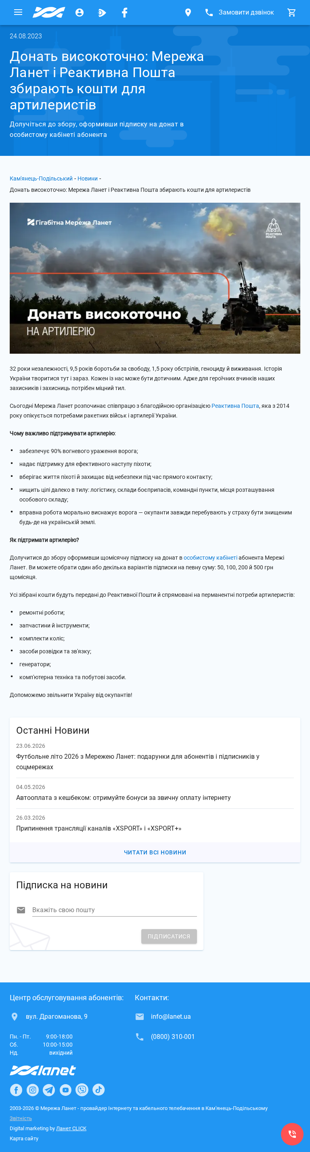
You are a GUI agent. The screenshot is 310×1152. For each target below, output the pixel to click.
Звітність (21, 1118)
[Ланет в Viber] (81, 1089)
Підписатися (169, 936)
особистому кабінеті (210, 557)
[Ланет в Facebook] (16, 1089)
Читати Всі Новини (155, 852)
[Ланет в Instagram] (32, 1089)
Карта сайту (24, 1138)
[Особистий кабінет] (79, 12)
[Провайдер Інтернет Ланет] (52, 1070)
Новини (88, 178)
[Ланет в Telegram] (48, 1089)
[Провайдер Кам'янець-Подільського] (48, 12)
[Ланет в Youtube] (65, 1089)
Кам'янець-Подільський (41, 178)
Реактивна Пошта (235, 406)
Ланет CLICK (71, 1128)
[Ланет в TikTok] (98, 1089)
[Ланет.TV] (102, 12)
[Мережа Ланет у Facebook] (124, 12)
